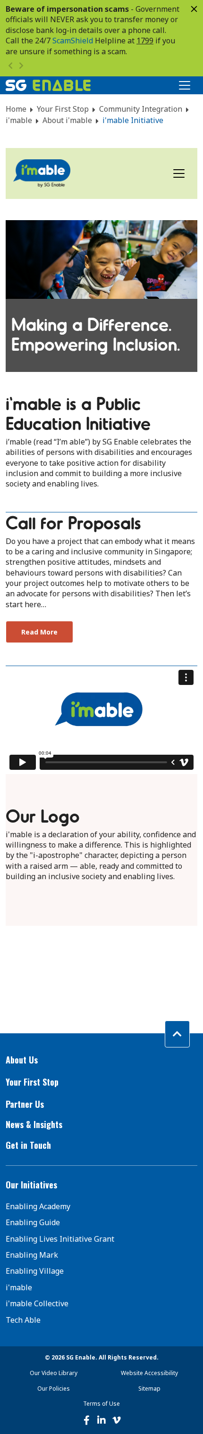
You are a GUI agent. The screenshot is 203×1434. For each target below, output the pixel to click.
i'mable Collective (37, 1303)
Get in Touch (28, 1145)
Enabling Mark (32, 1255)
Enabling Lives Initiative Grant (60, 1239)
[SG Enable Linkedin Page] (101, 1420)
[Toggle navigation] (179, 173)
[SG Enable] (48, 85)
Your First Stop (63, 109)
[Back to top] (177, 1034)
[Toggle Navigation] (184, 85)
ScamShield (72, 40)
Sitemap (149, 1389)
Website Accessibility (149, 1373)
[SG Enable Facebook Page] (86, 1420)
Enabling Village (35, 1271)
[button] (101, 1060)
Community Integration (140, 109)
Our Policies (53, 1389)
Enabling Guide (33, 1222)
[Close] (194, 9)
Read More (39, 631)
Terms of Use (101, 1404)
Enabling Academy (38, 1206)
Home (16, 109)
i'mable (19, 120)
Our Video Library (53, 1373)
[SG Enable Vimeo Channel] (116, 1420)
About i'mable (67, 120)
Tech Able (23, 1320)
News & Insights (34, 1124)
